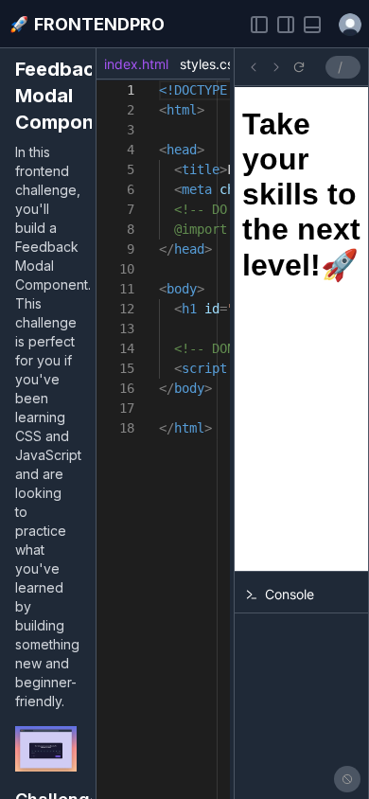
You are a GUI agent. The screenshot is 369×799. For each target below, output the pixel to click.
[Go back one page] (253, 67)
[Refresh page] (299, 67)
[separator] (94, 423)
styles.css (210, 63)
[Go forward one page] (276, 67)
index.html (136, 63)
